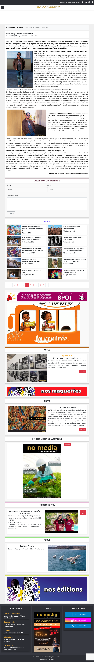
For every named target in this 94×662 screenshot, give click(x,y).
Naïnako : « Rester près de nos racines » (73, 238)
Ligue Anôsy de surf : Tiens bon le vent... (14, 617)
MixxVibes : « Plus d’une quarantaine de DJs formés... (33, 249)
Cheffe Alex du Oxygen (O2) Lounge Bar (14, 625)
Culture (12, 28)
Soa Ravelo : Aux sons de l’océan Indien (73, 227)
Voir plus (82, 371)
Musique (20, 28)
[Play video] (61, 522)
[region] (67, 364)
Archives (16, 608)
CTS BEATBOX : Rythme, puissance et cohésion (31, 238)
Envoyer (11, 213)
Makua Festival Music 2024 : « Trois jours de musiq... (75, 260)
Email (49, 185)
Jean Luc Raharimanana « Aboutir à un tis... (14, 648)
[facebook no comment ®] (82, 2)
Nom (9, 185)
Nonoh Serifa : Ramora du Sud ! (32, 271)
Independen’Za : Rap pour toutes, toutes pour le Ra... (73, 249)
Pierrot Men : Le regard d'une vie (67, 358)
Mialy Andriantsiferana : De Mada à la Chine (74, 271)
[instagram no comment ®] (89, 2)
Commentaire (12, 196)
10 (40, 285)
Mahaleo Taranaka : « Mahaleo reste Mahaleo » (31, 260)
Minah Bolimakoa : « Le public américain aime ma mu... (32, 228)
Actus (47, 350)
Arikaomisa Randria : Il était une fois (14, 640)
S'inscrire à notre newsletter (69, 2)
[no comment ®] (92, 2)
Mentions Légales (47, 659)
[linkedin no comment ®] (86, 2)
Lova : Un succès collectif (13, 633)
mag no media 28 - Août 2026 (47, 439)
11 (43, 285)
